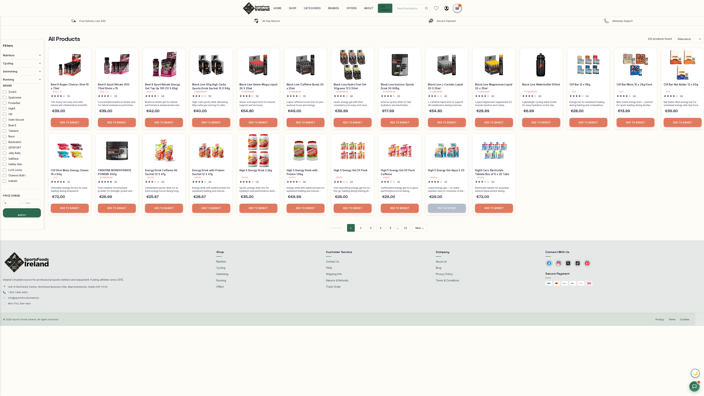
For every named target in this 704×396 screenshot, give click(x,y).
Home (278, 8)
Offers (351, 8)
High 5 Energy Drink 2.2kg (255, 170)
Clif (10, 114)
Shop (292, 8)
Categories (312, 8)
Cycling (220, 267)
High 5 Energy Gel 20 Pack (351, 170)
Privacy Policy (444, 274)
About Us (441, 261)
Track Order (333, 286)
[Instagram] (558, 263)
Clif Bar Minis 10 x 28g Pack (634, 84)
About (369, 8)
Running (221, 280)
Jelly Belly (14, 153)
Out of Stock (447, 208)
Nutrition (221, 261)
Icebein (12, 180)
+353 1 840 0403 (17, 292)
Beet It (12, 125)
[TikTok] (577, 263)
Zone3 (12, 91)
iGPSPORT (14, 147)
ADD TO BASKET (70, 122)
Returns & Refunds (337, 280)
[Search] (426, 8)
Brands (333, 8)
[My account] (446, 8)
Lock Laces (15, 169)
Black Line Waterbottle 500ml (541, 84)
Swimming (222, 274)
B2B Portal (385, 8)
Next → (419, 227)
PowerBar (14, 102)
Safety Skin (15, 164)
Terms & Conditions (447, 280)
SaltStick (13, 158)
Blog (438, 267)
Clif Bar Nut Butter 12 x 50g (681, 84)
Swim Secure (16, 119)
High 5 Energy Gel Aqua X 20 (446, 170)
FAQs (329, 267)
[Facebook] (549, 263)
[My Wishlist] (436, 8)
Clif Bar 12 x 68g (580, 84)
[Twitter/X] (568, 263)
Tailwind (13, 130)
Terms (672, 319)
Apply (22, 215)
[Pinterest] (587, 263)
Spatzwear (14, 97)
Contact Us (332, 261)
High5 (11, 108)
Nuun (11, 136)
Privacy (660, 319)
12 (405, 227)
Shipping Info (334, 274)
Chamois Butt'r (17, 175)
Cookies (684, 319)
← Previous (335, 227)
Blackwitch (14, 142)
